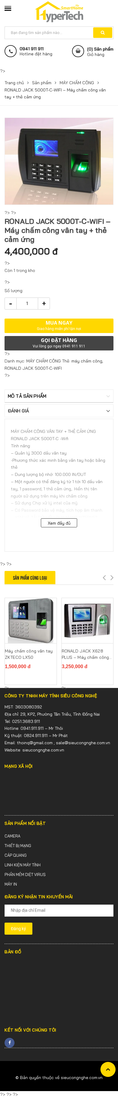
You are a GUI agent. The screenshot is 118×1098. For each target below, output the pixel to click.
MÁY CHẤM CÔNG (77, 82)
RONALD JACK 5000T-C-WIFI (33, 368)
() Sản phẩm (100, 51)
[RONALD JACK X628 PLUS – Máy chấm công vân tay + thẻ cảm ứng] (87, 620)
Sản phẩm (41, 82)
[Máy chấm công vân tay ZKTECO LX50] (31, 620)
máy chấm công (86, 361)
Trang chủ (14, 82)
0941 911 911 (32, 48)
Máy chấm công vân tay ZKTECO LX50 (29, 654)
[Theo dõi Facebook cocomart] (10, 1043)
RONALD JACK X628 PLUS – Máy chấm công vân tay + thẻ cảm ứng (85, 654)
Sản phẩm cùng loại (30, 577)
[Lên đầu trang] (108, 1069)
